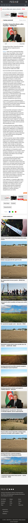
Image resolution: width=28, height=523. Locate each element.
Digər (19, 503)
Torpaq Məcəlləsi (7, 207)
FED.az (4, 51)
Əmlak (11, 503)
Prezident (13, 203)
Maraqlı (19, 501)
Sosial (11, 501)
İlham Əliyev (6, 203)
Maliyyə (11, 499)
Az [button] (25, 5)
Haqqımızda (20, 505)
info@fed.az (4, 513)
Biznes (19, 499)
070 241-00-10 (5, 509)
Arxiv (11, 505)
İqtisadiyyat (3, 501)
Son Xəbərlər (3, 499)
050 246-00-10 (5, 511)
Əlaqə (2, 505)
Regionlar (3, 503)
